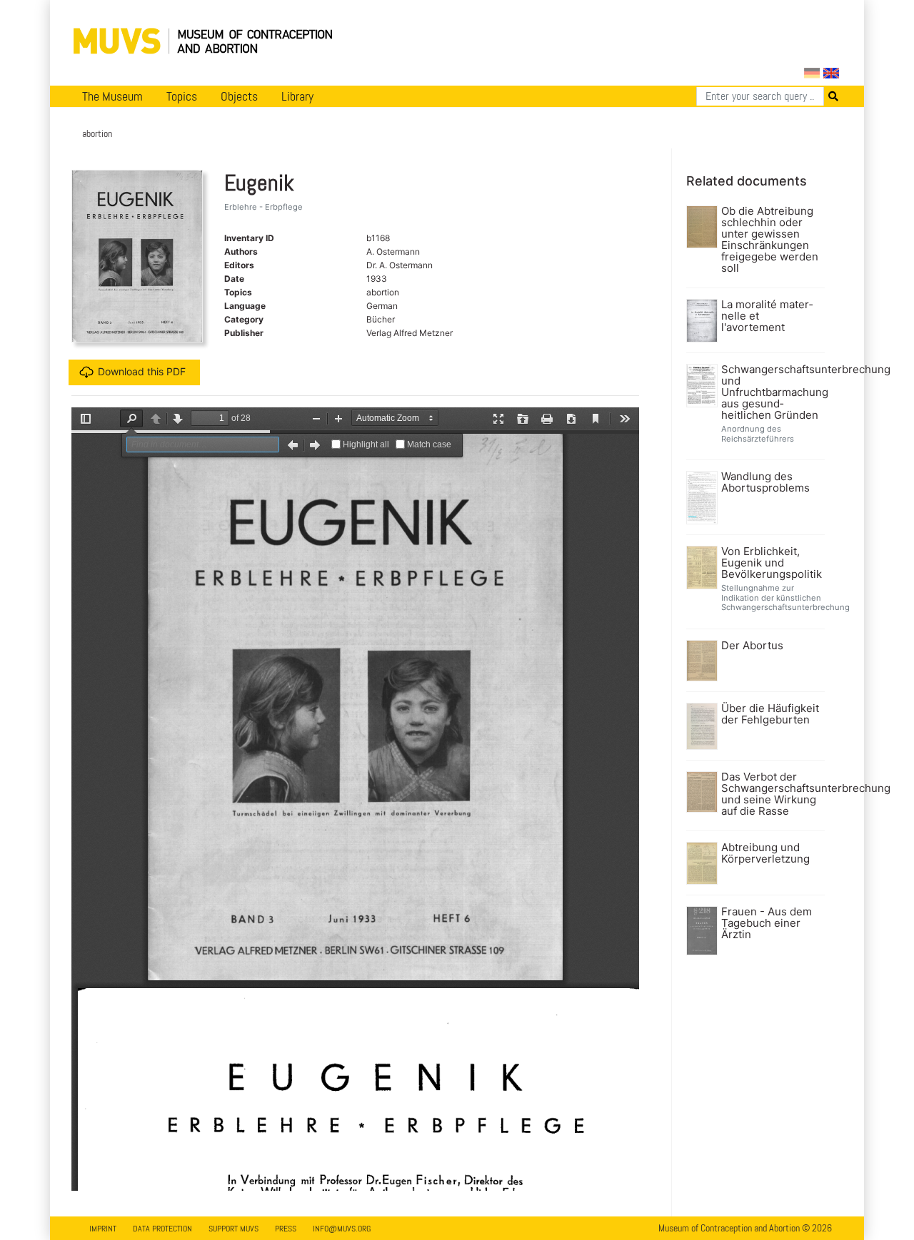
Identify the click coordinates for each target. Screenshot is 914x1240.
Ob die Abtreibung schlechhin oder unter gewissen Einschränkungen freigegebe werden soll (769, 239)
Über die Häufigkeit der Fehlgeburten (770, 714)
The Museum (112, 96)
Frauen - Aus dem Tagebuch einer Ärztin (766, 923)
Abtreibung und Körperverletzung (765, 853)
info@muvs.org (342, 1228)
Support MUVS (233, 1228)
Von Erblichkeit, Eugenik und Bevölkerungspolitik (771, 563)
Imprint (102, 1228)
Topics (181, 96)
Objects (239, 96)
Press (285, 1228)
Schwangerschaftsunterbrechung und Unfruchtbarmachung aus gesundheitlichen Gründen (771, 392)
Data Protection (162, 1228)
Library (297, 96)
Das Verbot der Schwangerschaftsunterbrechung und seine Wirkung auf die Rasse (771, 794)
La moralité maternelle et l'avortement (767, 316)
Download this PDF (142, 371)
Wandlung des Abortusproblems (765, 482)
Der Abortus (752, 645)
